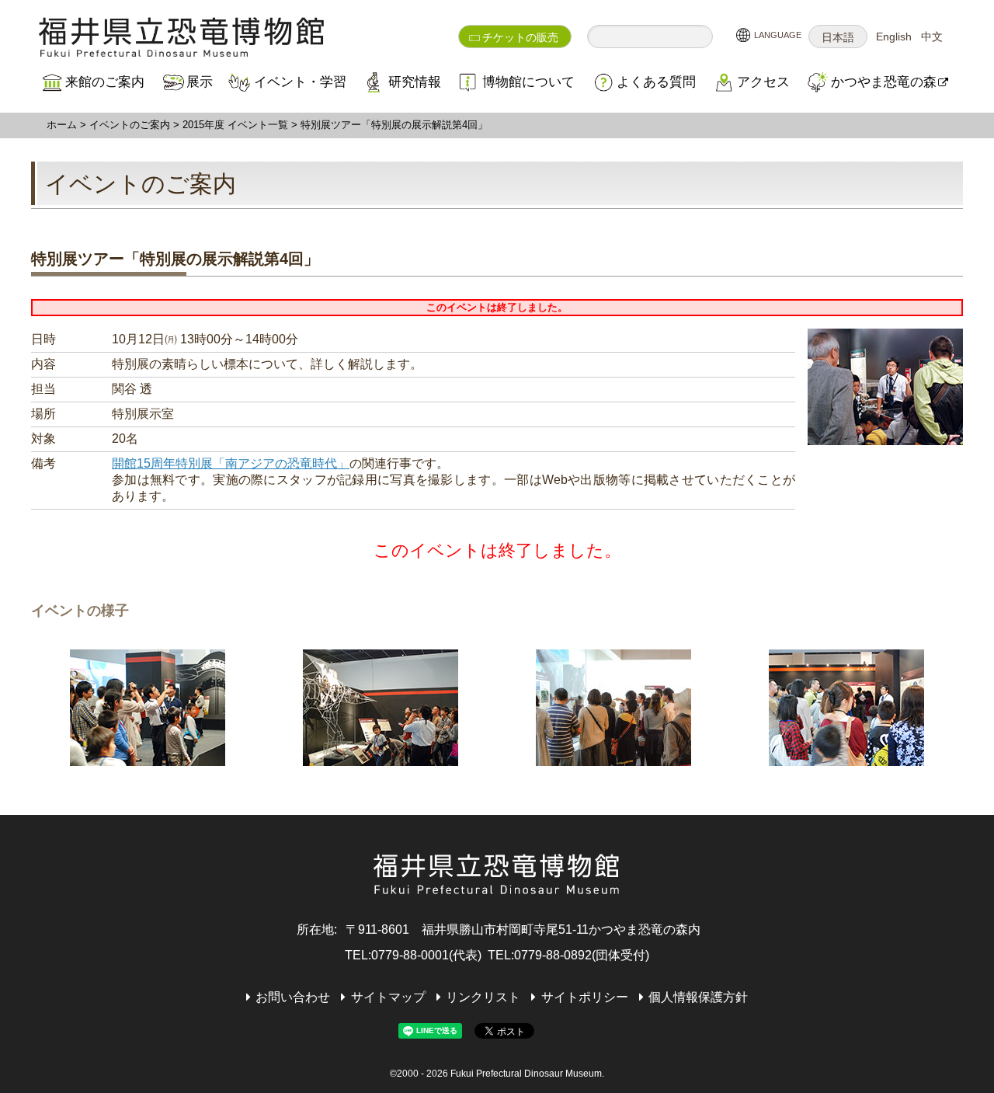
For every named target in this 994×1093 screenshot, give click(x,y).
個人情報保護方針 (698, 997)
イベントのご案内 (129, 125)
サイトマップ (388, 997)
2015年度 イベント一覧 (235, 125)
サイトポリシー (584, 997)
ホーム (62, 125)
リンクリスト (483, 997)
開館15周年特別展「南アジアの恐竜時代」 (230, 463)
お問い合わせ (292, 997)
